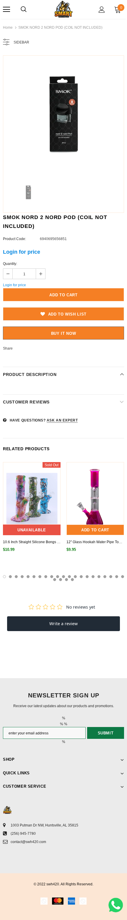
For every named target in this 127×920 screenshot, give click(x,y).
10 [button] (57, 576)
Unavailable (31, 530)
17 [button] (98, 576)
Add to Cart (95, 530)
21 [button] (122, 576)
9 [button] (51, 576)
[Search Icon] (24, 9)
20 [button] (116, 576)
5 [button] (28, 576)
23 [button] (60, 579)
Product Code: (14, 239)
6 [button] (33, 576)
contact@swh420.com (28, 842)
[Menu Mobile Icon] (6, 9)
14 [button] (81, 576)
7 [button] (39, 576)
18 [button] (104, 576)
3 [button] (16, 576)
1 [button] (4, 576)
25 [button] (72, 579)
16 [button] (93, 576)
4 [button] (22, 576)
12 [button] (69, 576)
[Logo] (63, 9)
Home (8, 27)
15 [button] (87, 576)
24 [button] (66, 579)
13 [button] (75, 576)
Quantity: (10, 264)
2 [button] (10, 576)
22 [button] (54, 579)
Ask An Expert (62, 420)
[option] (63, 116)
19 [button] (110, 576)
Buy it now (63, 333)
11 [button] (63, 576)
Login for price (21, 252)
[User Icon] (102, 10)
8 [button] (45, 576)
